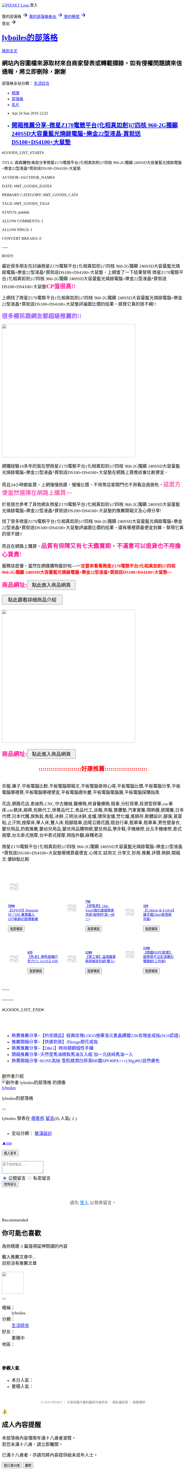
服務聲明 (139, 1402)
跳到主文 (9, 51)
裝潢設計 (43, 1133)
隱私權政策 (120, 1402)
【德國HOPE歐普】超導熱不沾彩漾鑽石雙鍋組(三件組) (158, 957)
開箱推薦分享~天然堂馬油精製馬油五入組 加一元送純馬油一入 (72, 1054)
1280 (88, 952)
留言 (50, 1118)
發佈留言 (10, 1184)
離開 (28, 1465)
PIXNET (56, 1402)
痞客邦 (37, 1118)
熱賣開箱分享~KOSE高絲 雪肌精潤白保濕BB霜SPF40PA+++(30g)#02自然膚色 (86, 1060)
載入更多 (10, 1153)
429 (29, 952)
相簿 (15, 93)
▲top (7, 1143)
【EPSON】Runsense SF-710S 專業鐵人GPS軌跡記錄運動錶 (23, 914)
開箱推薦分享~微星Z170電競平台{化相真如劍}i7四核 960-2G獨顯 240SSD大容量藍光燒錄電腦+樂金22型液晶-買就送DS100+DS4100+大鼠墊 (95, 133)
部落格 (17, 99)
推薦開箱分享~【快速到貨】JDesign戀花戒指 (55, 1042)
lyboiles (9, 1087)
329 (145, 906)
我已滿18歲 (12, 1465)
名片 (15, 105)
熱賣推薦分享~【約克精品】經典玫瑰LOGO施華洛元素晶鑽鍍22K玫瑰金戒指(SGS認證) (96, 1035)
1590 (146, 948)
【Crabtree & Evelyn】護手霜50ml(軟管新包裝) (158, 914)
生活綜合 (41, 83)
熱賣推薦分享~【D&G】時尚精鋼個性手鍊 (52, 1048)
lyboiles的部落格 (30, 37)
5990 (11, 906)
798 (87, 901)
